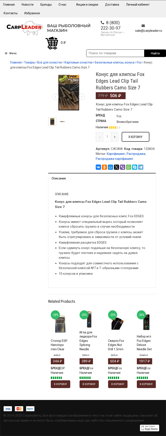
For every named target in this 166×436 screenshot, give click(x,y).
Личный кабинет (138, 4)
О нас (63, 4)
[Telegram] (140, 167)
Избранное (32, 13)
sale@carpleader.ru (148, 31)
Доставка (112, 4)
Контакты (11, 13)
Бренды (46, 4)
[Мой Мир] (110, 167)
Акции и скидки (87, 4)
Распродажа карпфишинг (114, 159)
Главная (9, 4)
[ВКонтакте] (98, 167)
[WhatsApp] (128, 167)
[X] (116, 167)
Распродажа (136, 154)
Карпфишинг (116, 154)
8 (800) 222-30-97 (110, 25)
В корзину (135, 137)
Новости (28, 4)
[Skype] (134, 167)
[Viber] (122, 167)
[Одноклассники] (104, 167)
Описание (59, 178)
